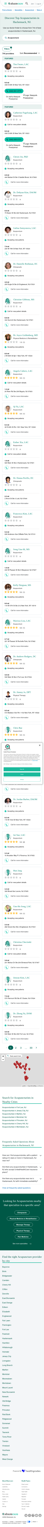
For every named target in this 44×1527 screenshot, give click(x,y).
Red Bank (6, 1414)
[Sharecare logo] (22, 1514)
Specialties (18, 10)
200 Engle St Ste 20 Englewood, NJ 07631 (20, 284)
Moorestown (7, 1378)
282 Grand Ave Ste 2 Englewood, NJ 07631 (20, 927)
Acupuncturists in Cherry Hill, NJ (15, 1123)
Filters (7, 48)
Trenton (5, 1441)
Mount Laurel (7, 1387)
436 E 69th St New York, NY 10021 (17, 85)
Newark (5, 1396)
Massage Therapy (23, 1225)
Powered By (17, 1471)
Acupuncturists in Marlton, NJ (14, 1113)
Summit (5, 1428)
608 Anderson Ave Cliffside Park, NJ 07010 (20, 534)
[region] (22, 763)
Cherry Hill (6, 1284)
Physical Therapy (23, 1231)
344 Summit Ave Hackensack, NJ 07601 (19, 320)
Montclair (6, 1374)
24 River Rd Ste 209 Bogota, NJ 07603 (18, 391)
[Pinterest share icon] (40, 1516)
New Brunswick (8, 1392)
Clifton (4, 1289)
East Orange (7, 1302)
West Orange (7, 1459)
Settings (22, 779)
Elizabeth (6, 1311)
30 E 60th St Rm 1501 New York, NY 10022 (20, 427)
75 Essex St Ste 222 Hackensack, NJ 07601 (20, 213)
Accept (22, 774)
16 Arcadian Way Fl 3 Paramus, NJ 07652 (20, 855)
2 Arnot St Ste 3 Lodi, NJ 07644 (16, 498)
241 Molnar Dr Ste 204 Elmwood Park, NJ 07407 (22, 962)
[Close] (39, 745)
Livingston (6, 1360)
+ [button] (3, 1056)
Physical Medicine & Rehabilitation (23, 1218)
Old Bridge (6, 1401)
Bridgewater (7, 1275)
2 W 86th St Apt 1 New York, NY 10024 (18, 356)
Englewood (6, 1316)
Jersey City (6, 1356)
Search (27, 3)
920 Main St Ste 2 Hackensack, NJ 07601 (19, 463)
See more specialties (20, 1243)
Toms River (6, 1436)
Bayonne (5, 1267)
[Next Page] (36, 1048)
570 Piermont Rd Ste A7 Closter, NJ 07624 (20, 998)
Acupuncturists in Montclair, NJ (14, 1117)
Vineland (5, 1445)
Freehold (5, 1334)
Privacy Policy (35, 760)
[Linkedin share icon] (33, 1516)
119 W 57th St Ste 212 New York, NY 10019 (20, 605)
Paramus (5, 1405)
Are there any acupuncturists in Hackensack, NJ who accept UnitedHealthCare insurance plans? (20, 1169)
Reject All (22, 769)
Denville (5, 1293)
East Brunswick (8, 1298)
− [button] (3, 1059)
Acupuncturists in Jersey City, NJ (15, 1110)
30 (31, 1047)
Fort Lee (5, 1329)
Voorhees (6, 1450)
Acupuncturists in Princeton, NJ (14, 1120)
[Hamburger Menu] (6, 3)
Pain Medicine (23, 1237)
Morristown (6, 1383)
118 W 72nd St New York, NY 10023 (17, 820)
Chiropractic (22, 1212)
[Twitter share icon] (36, 1516)
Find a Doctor (7, 10)
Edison (5, 1307)
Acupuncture (29, 10)
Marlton (5, 1369)
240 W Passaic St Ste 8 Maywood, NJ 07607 (20, 570)
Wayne (5, 1454)
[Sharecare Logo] (16, 3)
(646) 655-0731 (15, 139)
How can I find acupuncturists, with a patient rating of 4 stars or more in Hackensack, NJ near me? (19, 1158)
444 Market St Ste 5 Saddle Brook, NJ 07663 (21, 177)
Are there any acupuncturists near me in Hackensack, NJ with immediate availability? (20, 1179)
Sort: (28, 53)
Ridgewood (7, 1419)
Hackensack (7, 1338)
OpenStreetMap (32, 1086)
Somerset (6, 1423)
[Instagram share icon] (29, 1516)
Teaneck (5, 1432)
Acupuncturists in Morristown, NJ (15, 1126)
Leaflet (24, 1086)
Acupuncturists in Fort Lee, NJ (14, 1107)
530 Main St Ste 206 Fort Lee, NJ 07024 (19, 1034)
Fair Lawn (6, 1320)
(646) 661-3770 (15, 91)
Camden (5, 1280)
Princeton (6, 1410)
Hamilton (5, 1343)
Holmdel (5, 1351)
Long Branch (7, 1365)
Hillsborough (7, 1347)
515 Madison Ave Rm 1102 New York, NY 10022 (22, 713)
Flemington (6, 1325)
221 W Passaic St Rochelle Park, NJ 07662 (20, 641)
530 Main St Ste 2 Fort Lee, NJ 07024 (18, 677)
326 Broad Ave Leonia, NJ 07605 (16, 891)
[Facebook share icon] (26, 1516)
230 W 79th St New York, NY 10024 (17, 248)
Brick (4, 1271)
